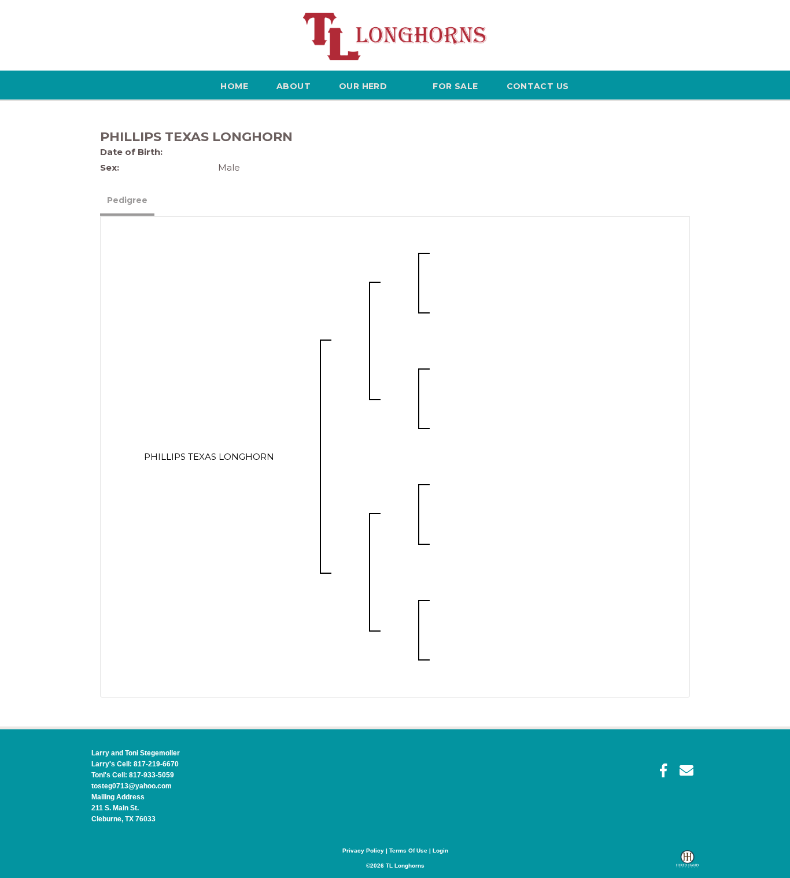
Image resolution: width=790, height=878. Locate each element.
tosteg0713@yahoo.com (131, 786)
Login (440, 850)
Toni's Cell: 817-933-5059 (132, 775)
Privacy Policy (363, 850)
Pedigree (127, 200)
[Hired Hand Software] (687, 864)
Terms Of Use (408, 850)
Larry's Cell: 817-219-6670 (135, 764)
